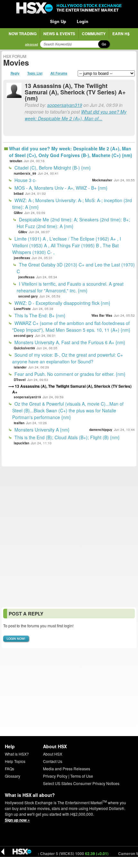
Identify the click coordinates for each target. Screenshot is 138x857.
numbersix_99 (25, 173)
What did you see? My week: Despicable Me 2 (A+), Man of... (75, 115)
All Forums (58, 73)
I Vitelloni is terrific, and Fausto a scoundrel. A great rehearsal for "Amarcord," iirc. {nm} (70, 287)
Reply (15, 73)
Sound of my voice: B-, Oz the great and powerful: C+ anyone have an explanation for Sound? (67, 358)
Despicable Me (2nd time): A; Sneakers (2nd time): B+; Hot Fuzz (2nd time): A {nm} (73, 222)
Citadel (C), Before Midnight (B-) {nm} (52, 167)
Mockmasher (102, 180)
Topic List (34, 73)
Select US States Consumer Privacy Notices (81, 783)
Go (104, 44)
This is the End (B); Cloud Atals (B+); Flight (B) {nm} (66, 437)
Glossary (12, 776)
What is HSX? (17, 754)
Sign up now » (17, 820)
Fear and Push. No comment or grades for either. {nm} (69, 374)
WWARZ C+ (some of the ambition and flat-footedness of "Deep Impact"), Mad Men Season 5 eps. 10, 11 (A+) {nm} (71, 326)
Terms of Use (81, 776)
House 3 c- (25, 180)
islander (20, 367)
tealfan (19, 423)
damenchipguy (100, 429)
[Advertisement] (69, 537)
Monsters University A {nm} (41, 429)
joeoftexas (22, 258)
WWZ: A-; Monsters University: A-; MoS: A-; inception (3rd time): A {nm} (72, 203)
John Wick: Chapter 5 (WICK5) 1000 (58, 853)
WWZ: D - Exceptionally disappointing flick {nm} (61, 303)
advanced (31, 44)
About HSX (52, 754)
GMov (18, 212)
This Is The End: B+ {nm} (39, 315)
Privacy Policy (55, 776)
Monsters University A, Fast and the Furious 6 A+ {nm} (69, 342)
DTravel (20, 379)
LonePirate (22, 308)
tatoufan (16, 161)
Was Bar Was (101, 315)
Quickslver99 (24, 348)
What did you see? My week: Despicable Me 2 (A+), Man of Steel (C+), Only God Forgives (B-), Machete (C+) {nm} (70, 151)
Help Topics (15, 761)
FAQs (9, 768)
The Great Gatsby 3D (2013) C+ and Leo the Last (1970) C (76, 267)
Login (82, 21)
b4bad (18, 193)
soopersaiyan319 (64, 105)
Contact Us (52, 761)
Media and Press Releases (66, 768)
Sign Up (58, 21)
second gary (28, 296)
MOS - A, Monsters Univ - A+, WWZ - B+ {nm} (60, 188)
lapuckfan (21, 443)
